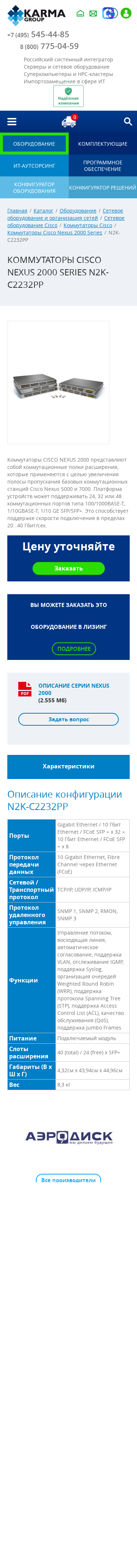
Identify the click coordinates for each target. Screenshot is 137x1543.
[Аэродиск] (68, 1137)
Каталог (43, 210)
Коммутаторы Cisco (88, 225)
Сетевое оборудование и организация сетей (65, 214)
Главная (17, 210)
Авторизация (112, 13)
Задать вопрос (69, 719)
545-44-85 (38, 34)
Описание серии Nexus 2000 (73, 689)
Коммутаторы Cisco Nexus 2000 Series (54, 232)
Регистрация (126, 13)
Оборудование (78, 210)
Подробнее (74, 649)
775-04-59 (49, 46)
